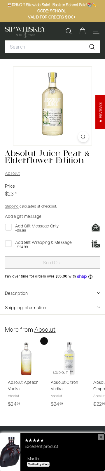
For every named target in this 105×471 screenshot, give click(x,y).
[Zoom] (83, 136)
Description (16, 293)
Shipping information (25, 307)
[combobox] (52, 46)
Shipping (12, 206)
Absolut (12, 173)
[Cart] (82, 31)
